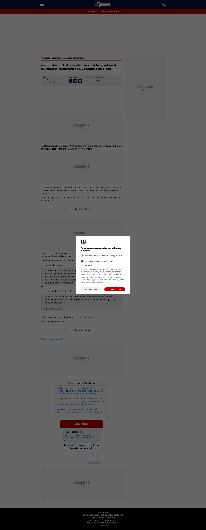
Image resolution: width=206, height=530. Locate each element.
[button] (103, 265)
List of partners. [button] (117, 274)
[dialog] (103, 265)
